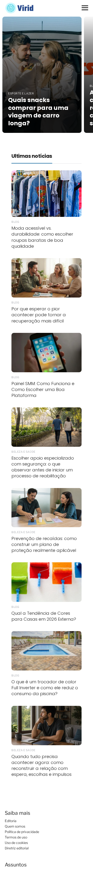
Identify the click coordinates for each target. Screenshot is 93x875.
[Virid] (22, 8)
